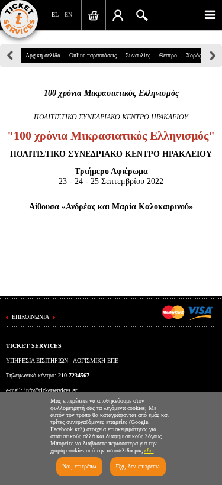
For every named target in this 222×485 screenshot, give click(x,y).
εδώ (149, 450)
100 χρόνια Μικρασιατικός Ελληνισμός (111, 93)
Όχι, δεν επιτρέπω (138, 466)
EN (68, 14)
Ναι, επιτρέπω (79, 466)
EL (55, 14)
